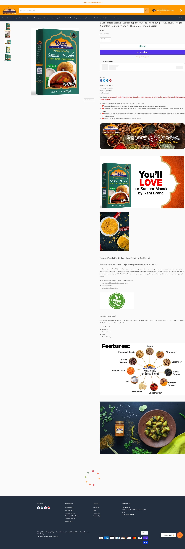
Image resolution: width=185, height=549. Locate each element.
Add (181, 67)
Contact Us (96, 513)
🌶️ (180, 535)
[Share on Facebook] (101, 80)
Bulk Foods (68, 18)
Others (111, 18)
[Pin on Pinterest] (110, 80)
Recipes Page (97, 516)
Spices (29, 18)
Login (180, 18)
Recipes (116, 18)
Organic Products (19, 18)
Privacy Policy (69, 507)
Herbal (105, 18)
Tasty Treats (86, 18)
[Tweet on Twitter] (104, 80)
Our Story (10, 18)
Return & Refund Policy (72, 516)
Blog (94, 510)
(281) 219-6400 (130, 514)
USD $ (143, 533)
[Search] (146, 10)
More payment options (142, 57)
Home (3, 18)
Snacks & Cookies (96, 18)
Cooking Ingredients (56, 18)
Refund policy (69, 521)
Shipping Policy (69, 510)
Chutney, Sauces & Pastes (41, 18)
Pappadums (77, 18)
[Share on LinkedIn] (107, 80)
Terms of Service (70, 513)
